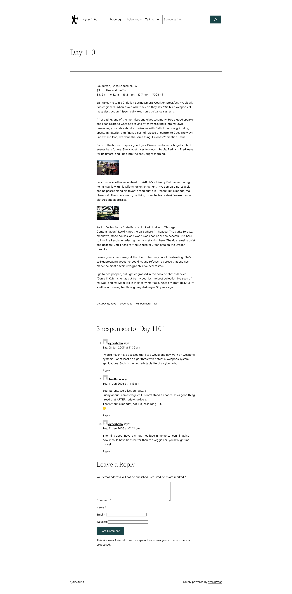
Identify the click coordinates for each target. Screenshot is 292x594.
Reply (106, 370)
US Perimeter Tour (146, 303)
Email (101, 514)
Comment (104, 500)
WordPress (215, 581)
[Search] (215, 19)
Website (102, 521)
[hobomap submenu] (141, 19)
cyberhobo (90, 19)
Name (101, 507)
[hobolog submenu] (122, 19)
